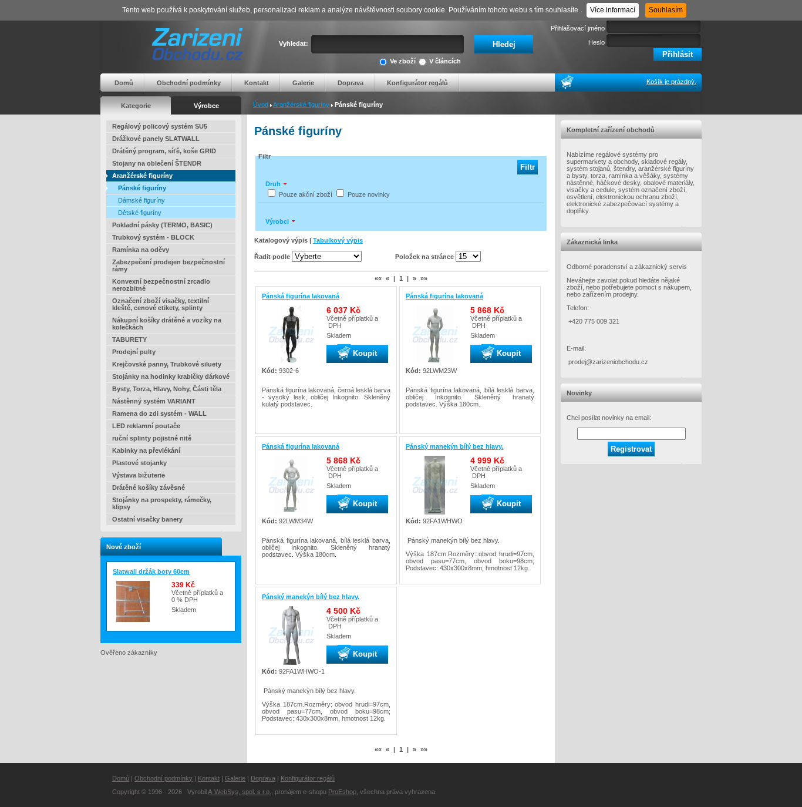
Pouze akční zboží (305, 194)
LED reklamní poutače (146, 425)
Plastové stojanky (139, 462)
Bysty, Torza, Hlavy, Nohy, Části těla (166, 388)
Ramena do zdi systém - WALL (159, 413)
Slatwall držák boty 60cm (151, 571)
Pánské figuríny (142, 187)
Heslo (596, 42)
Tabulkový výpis (338, 240)
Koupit (364, 353)
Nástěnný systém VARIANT (154, 401)
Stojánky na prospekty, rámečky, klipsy (161, 503)
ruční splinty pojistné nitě (151, 438)
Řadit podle (272, 256)
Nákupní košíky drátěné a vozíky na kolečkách (166, 324)
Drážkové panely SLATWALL (156, 138)
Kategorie (136, 105)
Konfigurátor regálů (417, 82)
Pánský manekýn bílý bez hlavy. (454, 446)
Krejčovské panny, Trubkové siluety (166, 364)
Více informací (612, 10)
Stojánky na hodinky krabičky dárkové (171, 376)
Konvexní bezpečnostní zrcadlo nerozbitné (161, 285)
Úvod (260, 104)
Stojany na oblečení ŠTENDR (156, 163)
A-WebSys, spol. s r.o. (239, 791)
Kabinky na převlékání (146, 450)
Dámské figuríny (141, 200)
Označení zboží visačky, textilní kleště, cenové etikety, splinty (160, 304)
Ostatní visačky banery (147, 519)
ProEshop (342, 791)
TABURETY (129, 339)
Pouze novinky (369, 194)
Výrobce (206, 105)
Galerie (303, 82)
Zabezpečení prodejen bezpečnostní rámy (168, 265)
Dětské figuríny (139, 212)
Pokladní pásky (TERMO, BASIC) (162, 224)
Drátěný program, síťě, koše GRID (164, 150)
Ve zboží (403, 61)
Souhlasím (666, 10)
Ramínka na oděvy (140, 249)
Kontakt (256, 82)
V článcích (445, 61)
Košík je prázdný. (671, 81)
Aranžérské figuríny (301, 104)
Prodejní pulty (134, 351)
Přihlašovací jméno (578, 28)
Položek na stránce (424, 256)
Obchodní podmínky (189, 82)
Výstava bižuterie (138, 475)
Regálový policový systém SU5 (159, 126)
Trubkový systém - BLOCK (153, 237)
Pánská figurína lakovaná (300, 296)
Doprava (350, 82)
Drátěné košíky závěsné (148, 487)
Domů (123, 82)
